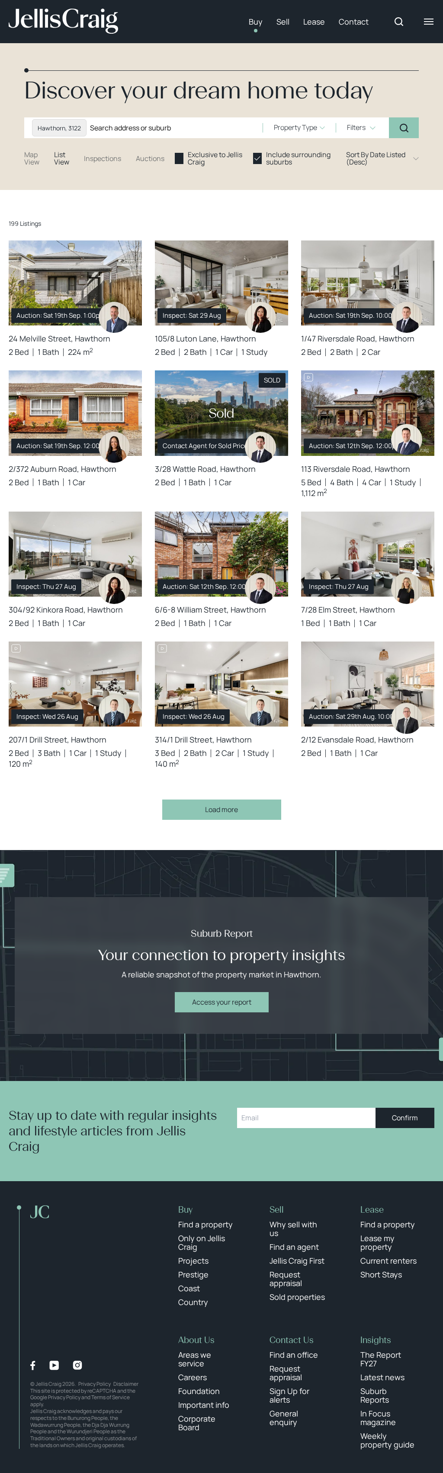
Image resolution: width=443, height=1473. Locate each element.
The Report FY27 (380, 1359)
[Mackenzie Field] (114, 710)
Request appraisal (286, 1278)
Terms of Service (110, 1397)
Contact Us (292, 1340)
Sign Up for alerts (289, 1395)
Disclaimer (125, 1384)
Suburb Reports (374, 1395)
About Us (196, 1340)
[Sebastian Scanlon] (406, 317)
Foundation (199, 1391)
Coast (189, 1288)
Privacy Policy (94, 1384)
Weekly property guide (387, 1440)
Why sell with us (293, 1228)
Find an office (294, 1355)
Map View (31, 158)
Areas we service (194, 1359)
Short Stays (381, 1274)
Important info (203, 1405)
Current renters (388, 1260)
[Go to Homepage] (63, 22)
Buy (256, 21)
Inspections (102, 158)
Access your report (221, 1002)
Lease (314, 21)
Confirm (405, 1117)
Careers (192, 1377)
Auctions (150, 158)
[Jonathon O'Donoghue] (406, 439)
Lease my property (377, 1242)
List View (61, 158)
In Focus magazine (378, 1417)
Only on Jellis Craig (201, 1242)
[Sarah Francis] (406, 588)
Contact (354, 21)
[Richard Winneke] (114, 317)
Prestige (193, 1274)
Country (193, 1302)
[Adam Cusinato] (260, 447)
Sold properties (297, 1297)
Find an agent (294, 1247)
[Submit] (404, 127)
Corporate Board (196, 1422)
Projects (193, 1260)
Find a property (205, 1224)
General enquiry (284, 1417)
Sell (282, 21)
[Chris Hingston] (406, 718)
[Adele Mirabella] (114, 447)
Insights (375, 1340)
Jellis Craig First (297, 1260)
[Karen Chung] (260, 317)
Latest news (382, 1377)
